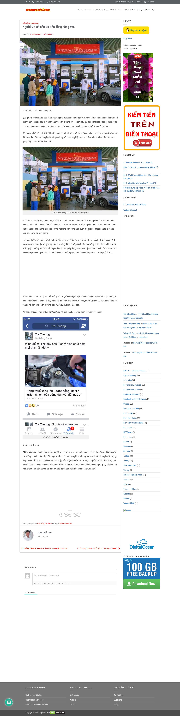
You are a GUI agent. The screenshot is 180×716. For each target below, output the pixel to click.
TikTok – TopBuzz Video (132, 475)
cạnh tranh (62, 523)
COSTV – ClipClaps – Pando (134, 371)
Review (126, 442)
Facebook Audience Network (134, 399)
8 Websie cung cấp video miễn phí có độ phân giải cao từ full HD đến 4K (141, 189)
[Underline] (41, 583)
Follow (138, 2)
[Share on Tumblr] (79, 515)
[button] (149, 2)
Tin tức (126, 479)
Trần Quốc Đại (48, 34)
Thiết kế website (129, 465)
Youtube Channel (130, 210)
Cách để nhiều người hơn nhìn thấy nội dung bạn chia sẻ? (140, 177)
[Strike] (45, 583)
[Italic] (38, 583)
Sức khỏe (127, 451)
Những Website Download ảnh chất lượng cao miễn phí (45, 548)
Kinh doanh (130, 10)
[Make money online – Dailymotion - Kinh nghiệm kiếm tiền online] (38, 10)
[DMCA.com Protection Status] (57, 713)
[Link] (62, 583)
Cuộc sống (143, 10)
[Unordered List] (52, 583)
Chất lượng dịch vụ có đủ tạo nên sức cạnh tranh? (97, 548)
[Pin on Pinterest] (75, 515)
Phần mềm (127, 437)
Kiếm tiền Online (130, 418)
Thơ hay (126, 470)
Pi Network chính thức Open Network (137, 162)
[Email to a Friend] (70, 515)
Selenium (127, 446)
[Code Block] (59, 583)
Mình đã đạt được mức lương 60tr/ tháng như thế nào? (140, 326)
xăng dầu (69, 523)
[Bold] (35, 583)
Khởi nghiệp (128, 413)
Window (126, 498)
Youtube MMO (128, 503)
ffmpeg (126, 404)
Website (126, 494)
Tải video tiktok (129, 314)
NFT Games (127, 432)
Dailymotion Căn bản (131, 390)
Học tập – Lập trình (131, 408)
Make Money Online (112, 10)
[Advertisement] (70, 275)
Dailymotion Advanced (132, 385)
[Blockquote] (55, 583)
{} (65, 583)
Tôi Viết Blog (83, 10)
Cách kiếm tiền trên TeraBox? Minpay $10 (139, 183)
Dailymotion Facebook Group (134, 204)
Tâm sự (126, 461)
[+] (69, 583)
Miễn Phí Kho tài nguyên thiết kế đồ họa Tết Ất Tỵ (140, 169)
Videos (126, 484)
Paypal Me (127, 38)
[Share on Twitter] (66, 515)
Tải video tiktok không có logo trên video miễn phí (140, 316)
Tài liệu (96, 10)
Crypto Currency (129, 375)
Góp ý (116, 704)
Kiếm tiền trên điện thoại (133, 423)
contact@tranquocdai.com (123, 2)
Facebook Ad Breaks (131, 394)
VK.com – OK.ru (129, 489)
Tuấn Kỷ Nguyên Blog (131, 324)
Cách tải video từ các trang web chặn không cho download (141, 335)
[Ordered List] (48, 583)
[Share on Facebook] (61, 515)
